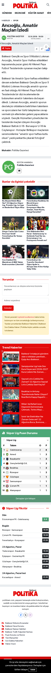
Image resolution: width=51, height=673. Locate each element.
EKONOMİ (20, 13)
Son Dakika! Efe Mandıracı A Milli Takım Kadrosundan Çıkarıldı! (13, 262)
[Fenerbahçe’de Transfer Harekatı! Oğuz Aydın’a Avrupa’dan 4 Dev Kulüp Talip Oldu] (38, 251)
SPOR (15, 21)
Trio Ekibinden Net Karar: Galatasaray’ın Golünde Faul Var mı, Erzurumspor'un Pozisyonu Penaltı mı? (37, 236)
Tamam (32, 669)
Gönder (8, 308)
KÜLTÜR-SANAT (36, 13)
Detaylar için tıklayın (25, 499)
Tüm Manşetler (11, 638)
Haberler (6, 21)
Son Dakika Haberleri (14, 641)
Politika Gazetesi (25, 165)
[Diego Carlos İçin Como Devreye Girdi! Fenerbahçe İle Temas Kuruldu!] (13, 223)
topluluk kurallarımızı (26, 317)
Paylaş (7, 48)
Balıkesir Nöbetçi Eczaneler (17, 623)
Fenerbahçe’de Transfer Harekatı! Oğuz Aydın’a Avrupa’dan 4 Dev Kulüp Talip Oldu (38, 264)
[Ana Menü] (3, 5)
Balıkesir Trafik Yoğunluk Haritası (19, 632)
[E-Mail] (19, 171)
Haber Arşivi (10, 644)
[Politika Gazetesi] (8, 167)
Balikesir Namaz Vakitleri (15, 629)
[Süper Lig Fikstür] (47, 508)
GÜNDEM (7, 13)
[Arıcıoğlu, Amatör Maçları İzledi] (25, 43)
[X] (25, 615)
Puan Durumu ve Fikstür (15, 635)
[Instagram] (30, 615)
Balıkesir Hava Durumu (14, 626)
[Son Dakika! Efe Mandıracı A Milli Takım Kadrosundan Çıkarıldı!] (13, 251)
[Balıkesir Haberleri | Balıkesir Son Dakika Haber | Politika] (25, 5)
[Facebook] (21, 615)
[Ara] (48, 5)
